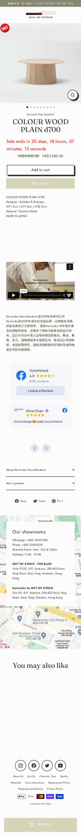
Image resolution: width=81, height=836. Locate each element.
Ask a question (15, 483)
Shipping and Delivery (30, 789)
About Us (18, 776)
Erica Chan (34, 411)
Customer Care (47, 776)
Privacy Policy (55, 789)
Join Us (31, 776)
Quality (64, 776)
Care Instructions (34, 782)
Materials (16, 782)
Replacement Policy (59, 782)
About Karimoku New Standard (25, 470)
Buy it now (40, 183)
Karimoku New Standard (30, 735)
